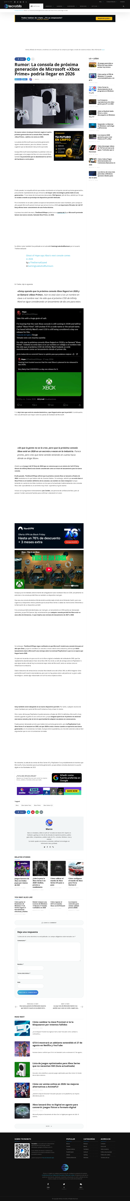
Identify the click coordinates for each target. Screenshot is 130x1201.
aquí (103, 49)
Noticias (21, 10)
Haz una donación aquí (48, 1157)
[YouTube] (20, 2)
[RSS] (26, 2)
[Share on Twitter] (28, 59)
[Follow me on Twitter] (44, 847)
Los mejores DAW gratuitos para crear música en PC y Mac (105, 137)
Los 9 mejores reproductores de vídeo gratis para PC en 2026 (106, 102)
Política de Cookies (70, 1175)
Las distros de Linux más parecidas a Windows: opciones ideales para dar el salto (102, 175)
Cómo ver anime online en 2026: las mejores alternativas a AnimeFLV (56, 1085)
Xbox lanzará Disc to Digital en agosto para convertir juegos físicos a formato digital (55, 1106)
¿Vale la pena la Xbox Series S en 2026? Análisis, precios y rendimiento (39, 882)
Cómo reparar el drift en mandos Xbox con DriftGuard (57, 904)
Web (18, 982)
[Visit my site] (53, 847)
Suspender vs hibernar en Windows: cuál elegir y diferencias (106, 126)
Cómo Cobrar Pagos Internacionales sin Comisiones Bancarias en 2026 (102, 162)
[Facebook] (15, 2)
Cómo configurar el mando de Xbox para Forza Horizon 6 (75, 881)
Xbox (17, 805)
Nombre (20, 964)
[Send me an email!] (50, 847)
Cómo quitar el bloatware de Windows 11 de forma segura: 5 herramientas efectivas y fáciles (21, 906)
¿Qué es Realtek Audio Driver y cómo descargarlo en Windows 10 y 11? (102, 114)
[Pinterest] (23, 2)
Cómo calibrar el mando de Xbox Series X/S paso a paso (57, 881)
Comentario (21, 940)
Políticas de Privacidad (58, 1175)
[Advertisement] (65, 35)
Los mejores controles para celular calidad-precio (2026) (73, 905)
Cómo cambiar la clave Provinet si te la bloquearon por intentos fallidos (53, 1023)
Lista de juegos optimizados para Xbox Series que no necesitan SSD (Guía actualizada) (56, 1064)
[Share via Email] (41, 812)
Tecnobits (65, 1198)
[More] (33, 59)
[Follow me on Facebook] (47, 847)
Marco (37, 79)
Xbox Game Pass (26, 805)
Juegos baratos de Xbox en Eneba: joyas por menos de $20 (22, 881)
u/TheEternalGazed (37, 262)
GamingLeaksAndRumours (40, 266)
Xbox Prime (37, 805)
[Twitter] (18, 2)
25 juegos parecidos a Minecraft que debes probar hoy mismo (105, 65)
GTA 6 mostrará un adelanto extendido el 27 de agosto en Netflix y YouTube (57, 1044)
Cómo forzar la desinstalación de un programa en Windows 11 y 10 (101, 90)
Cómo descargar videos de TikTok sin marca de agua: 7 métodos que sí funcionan (101, 149)
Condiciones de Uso (47, 1175)
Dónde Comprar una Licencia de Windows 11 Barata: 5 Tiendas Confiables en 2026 (40, 905)
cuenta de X (61, 212)
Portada (16, 10)
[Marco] (49, 822)
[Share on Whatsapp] (37, 812)
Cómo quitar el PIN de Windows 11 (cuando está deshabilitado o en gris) (101, 77)
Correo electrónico (23, 973)
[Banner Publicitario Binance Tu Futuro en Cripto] (69, 146)
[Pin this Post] (33, 812)
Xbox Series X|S (48, 805)
